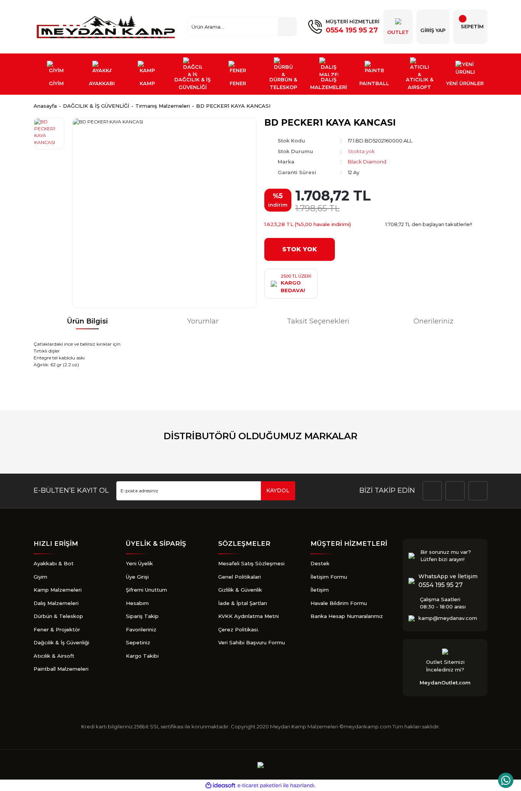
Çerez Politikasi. (238, 629)
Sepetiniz (138, 642)
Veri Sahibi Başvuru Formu (251, 642)
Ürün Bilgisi (87, 321)
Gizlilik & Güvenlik (240, 590)
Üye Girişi (137, 577)
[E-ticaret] (259, 785)
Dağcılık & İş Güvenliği (61, 642)
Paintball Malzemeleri (61, 669)
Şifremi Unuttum (146, 590)
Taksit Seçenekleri (318, 321)
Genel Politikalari (239, 577)
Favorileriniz (141, 629)
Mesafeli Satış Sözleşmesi (251, 563)
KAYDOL (277, 490)
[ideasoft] (220, 785)
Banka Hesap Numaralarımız (346, 616)
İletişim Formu (328, 577)
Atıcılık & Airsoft (54, 656)
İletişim (319, 590)
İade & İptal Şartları (242, 603)
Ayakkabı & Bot (54, 563)
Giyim (40, 577)
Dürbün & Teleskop (58, 616)
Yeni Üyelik (139, 563)
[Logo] (106, 26)
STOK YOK (299, 249)
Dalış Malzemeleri (56, 603)
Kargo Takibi (142, 656)
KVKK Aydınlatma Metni (248, 616)
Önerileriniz (433, 321)
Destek (320, 563)
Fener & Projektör (57, 629)
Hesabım (137, 603)
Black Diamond (367, 162)
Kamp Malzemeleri (58, 590)
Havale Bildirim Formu (338, 603)
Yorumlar (203, 321)
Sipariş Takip (142, 616)
